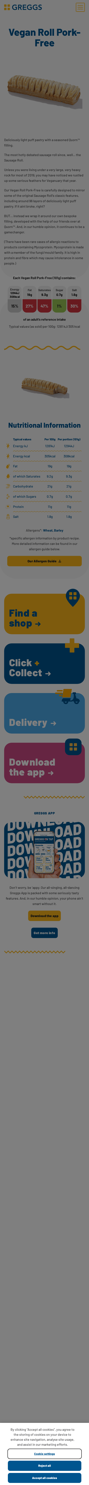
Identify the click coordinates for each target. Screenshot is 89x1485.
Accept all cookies (44, 1478)
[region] (44, 1454)
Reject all (44, 1465)
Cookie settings (44, 1453)
